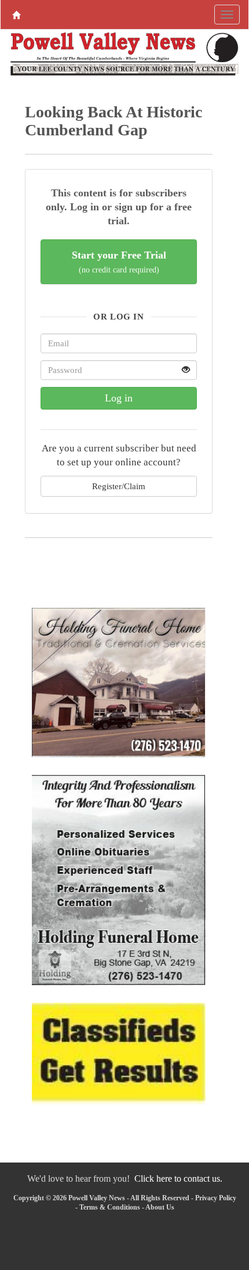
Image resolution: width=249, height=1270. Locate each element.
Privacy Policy (215, 1198)
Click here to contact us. (178, 1178)
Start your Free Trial (119, 261)
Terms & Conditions (109, 1207)
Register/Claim (118, 486)
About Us (159, 1207)
